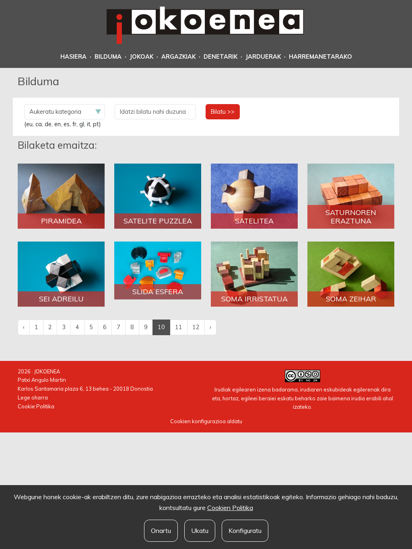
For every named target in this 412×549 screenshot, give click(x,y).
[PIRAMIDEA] (61, 195)
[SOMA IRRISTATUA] (254, 273)
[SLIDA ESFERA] (157, 269)
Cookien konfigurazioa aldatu (206, 421)
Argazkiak (178, 56)
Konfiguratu (245, 530)
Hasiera (73, 56)
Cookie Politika (36, 406)
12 (196, 327)
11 (178, 327)
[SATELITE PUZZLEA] (157, 195)
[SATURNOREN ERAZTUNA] (350, 195)
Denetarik (220, 56)
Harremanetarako (320, 56)
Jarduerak (263, 56)
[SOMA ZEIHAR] (350, 273)
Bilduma (108, 56)
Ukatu (199, 530)
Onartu (161, 530)
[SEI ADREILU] (61, 273)
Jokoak (141, 56)
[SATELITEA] (254, 195)
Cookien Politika (230, 508)
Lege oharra (33, 397)
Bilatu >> (223, 111)
